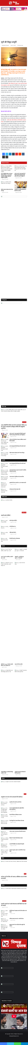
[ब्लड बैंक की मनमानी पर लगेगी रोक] (4, 804)
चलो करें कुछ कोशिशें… (13, 520)
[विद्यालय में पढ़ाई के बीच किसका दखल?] (4, 839)
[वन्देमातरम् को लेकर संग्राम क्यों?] (4, 491)
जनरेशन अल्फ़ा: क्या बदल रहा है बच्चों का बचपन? (18, 831)
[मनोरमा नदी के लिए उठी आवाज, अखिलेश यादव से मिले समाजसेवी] (4, 442)
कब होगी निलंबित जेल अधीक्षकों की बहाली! (17, 844)
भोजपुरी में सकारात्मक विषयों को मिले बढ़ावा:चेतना (20, 772)
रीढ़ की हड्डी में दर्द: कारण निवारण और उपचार (17, 820)
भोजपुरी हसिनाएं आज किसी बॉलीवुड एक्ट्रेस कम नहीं (7, 772)
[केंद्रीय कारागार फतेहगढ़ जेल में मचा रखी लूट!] (7, 184)
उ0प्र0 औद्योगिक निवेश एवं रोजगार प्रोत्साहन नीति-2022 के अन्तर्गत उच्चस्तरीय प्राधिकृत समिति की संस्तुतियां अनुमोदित (6, 175)
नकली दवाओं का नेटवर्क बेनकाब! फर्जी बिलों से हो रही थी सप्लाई (13, 905)
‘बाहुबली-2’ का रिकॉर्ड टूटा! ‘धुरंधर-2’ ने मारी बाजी (19, 557)
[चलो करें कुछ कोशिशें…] (4, 522)
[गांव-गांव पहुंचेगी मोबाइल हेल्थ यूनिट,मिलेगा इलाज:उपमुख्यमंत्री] (4, 810)
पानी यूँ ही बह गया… (13, 526)
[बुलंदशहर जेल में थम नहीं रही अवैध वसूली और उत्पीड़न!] (4, 927)
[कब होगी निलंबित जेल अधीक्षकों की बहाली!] (4, 845)
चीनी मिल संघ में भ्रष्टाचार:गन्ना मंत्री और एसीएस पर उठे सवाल (18, 911)
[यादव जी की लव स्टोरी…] (21, 612)
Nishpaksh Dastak (5, 45)
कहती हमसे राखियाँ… (6, 515)
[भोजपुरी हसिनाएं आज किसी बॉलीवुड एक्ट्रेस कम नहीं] (7, 720)
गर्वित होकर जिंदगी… (13, 532)
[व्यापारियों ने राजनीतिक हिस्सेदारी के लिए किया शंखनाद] (21, 184)
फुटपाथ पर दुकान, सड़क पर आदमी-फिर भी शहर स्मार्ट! (17, 850)
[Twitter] (7, 154)
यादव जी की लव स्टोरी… (19, 664)
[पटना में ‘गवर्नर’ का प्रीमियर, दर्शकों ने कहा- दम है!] (7, 552)
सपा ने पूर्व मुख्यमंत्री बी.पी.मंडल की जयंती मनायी (17, 446)
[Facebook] (3, 154)
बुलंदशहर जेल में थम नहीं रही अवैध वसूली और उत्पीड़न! (17, 925)
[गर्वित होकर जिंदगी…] (4, 534)
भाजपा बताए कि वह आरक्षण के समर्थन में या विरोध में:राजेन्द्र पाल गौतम (18, 470)
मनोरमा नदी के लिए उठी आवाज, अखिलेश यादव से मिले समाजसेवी (18, 440)
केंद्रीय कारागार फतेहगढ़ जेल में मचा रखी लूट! (7, 190)
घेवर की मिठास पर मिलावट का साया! (16, 814)
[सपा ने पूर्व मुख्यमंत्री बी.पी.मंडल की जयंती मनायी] (4, 448)
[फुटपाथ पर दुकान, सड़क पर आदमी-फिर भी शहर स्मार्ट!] (4, 852)
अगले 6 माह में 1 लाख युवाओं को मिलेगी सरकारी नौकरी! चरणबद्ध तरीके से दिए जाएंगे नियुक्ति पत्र (20, 175)
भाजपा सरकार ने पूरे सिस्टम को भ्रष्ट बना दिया (17, 476)
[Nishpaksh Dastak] (14, 3)
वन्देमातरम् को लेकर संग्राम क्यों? (15, 489)
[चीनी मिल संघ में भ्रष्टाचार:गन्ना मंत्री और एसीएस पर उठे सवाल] (4, 913)
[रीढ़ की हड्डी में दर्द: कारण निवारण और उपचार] (4, 822)
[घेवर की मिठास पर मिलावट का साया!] (4, 816)
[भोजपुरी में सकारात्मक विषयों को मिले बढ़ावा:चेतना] (21, 720)
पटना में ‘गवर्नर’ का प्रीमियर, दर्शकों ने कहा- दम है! (7, 557)
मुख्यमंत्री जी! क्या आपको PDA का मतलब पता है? (18, 482)
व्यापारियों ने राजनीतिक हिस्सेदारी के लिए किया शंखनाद (20, 190)
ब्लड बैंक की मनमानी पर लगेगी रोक (15, 802)
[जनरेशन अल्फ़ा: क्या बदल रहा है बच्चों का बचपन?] (4, 833)
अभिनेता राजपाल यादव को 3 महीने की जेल (17, 918)
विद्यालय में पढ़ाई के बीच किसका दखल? (16, 838)
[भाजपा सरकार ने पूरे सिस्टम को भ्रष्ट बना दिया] (4, 478)
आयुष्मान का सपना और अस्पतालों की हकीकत (11, 797)
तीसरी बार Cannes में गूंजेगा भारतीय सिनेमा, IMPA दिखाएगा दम (7, 664)
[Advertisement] (14, 26)
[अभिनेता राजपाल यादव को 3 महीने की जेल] (4, 920)
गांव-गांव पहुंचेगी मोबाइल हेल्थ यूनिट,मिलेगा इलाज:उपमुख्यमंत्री (17, 808)
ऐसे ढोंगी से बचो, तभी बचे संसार (15, 538)
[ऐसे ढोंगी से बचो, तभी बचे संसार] (4, 540)
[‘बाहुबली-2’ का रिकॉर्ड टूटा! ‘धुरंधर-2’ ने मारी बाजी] (21, 552)
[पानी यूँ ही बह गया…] (4, 528)
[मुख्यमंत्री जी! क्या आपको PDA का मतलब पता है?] (4, 485)
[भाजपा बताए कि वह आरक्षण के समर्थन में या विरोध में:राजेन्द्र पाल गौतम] (4, 472)
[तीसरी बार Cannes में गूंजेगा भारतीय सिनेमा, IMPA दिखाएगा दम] (7, 612)
